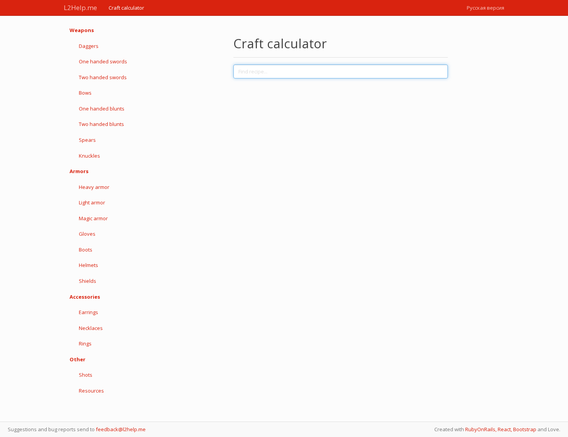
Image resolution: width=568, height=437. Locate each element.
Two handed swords (103, 77)
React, (505, 429)
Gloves (87, 233)
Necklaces (91, 328)
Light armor (92, 202)
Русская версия (485, 7)
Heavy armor (94, 187)
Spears (87, 139)
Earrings (88, 312)
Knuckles (89, 155)
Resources (91, 390)
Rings (85, 343)
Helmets (88, 265)
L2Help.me (80, 7)
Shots (85, 374)
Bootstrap (524, 429)
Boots (85, 249)
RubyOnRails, (481, 429)
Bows (85, 92)
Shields (87, 280)
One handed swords (103, 61)
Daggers (89, 46)
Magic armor (93, 218)
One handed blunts (101, 108)
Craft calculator (126, 7)
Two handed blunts (101, 124)
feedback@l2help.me (121, 429)
